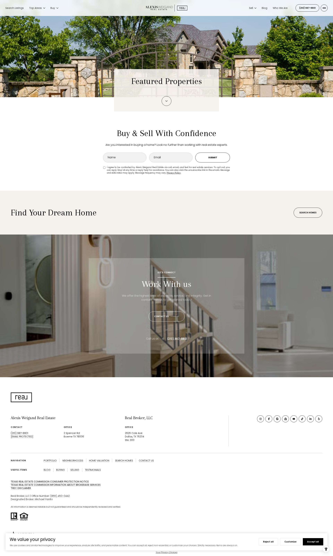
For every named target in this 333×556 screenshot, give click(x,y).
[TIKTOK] (302, 418)
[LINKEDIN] (310, 418)
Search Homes (308, 212)
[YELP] (318, 418)
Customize (290, 541)
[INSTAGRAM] (260, 418)
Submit (212, 157)
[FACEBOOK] (268, 418)
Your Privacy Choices (166, 552)
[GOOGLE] (277, 418)
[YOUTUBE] (293, 418)
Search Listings (14, 8)
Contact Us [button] (146, 460)
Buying (60, 470)
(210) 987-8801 (307, 7)
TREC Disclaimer (21, 488)
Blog (264, 8)
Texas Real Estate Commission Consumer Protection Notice (50, 481)
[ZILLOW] (285, 418)
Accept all (313, 541)
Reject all (268, 541)
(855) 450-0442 (60, 496)
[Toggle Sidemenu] (324, 8)
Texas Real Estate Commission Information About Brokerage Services (56, 485)
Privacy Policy (174, 172)
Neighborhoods (72, 460)
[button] (166, 316)
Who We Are (280, 8)
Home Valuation (99, 460)
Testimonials (93, 470)
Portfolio (50, 460)
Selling (74, 470)
